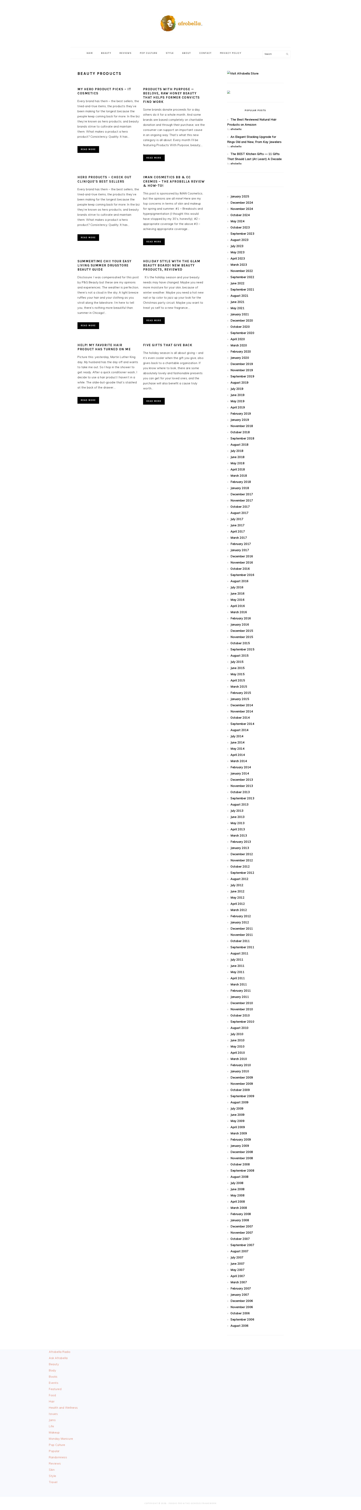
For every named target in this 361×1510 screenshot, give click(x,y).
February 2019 (241, 413)
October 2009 (240, 1090)
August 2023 (240, 240)
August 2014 (240, 730)
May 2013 (237, 823)
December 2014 (242, 705)
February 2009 (241, 1139)
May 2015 (237, 674)
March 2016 (239, 612)
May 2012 (237, 897)
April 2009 (238, 1127)
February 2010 (241, 1065)
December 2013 (242, 779)
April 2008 (238, 1201)
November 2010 (242, 1009)
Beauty (54, 1364)
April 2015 (238, 680)
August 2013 (240, 804)
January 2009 (240, 1145)
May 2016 (237, 599)
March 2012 (239, 910)
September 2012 (242, 872)
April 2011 (238, 978)
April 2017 (238, 531)
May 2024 (237, 221)
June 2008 (238, 1189)
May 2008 (237, 1195)
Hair (52, 1401)
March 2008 (239, 1208)
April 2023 (238, 258)
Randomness (58, 1457)
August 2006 (240, 1325)
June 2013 (238, 817)
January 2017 (240, 550)
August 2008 (240, 1177)
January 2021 (240, 314)
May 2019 (237, 401)
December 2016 (242, 556)
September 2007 (242, 1245)
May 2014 (237, 748)
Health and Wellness (63, 1407)
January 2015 (240, 699)
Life (51, 1426)
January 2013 (240, 848)
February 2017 (241, 544)
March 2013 (239, 835)
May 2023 (237, 252)
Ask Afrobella (58, 1358)
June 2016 (238, 593)
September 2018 (242, 438)
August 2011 (240, 953)
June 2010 (238, 1040)
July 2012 (237, 885)
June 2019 (238, 395)
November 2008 (242, 1158)
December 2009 (242, 1077)
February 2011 (241, 990)
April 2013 (238, 829)
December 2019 (242, 364)
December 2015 (242, 631)
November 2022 (242, 271)
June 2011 (238, 966)
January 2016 (240, 624)
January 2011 (240, 997)
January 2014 (240, 773)
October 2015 (240, 643)
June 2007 (238, 1263)
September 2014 (242, 724)
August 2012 (240, 879)
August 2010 (240, 1028)
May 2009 (237, 1121)
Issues (53, 1414)
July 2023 (237, 246)
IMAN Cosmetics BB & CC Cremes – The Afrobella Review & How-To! (174, 181)
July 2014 (237, 736)
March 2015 (239, 686)
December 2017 (242, 494)
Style (52, 1476)
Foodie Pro (176, 1503)
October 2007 (240, 1239)
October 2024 (240, 215)
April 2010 (238, 1052)
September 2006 (242, 1319)
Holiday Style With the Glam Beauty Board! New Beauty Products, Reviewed (171, 265)
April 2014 (238, 755)
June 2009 (238, 1114)
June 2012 (238, 891)
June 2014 (238, 742)
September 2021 (242, 289)
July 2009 (237, 1108)
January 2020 (240, 357)
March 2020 (239, 345)
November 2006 (242, 1307)
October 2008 (240, 1164)
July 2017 (237, 519)
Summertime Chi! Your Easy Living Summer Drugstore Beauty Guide (104, 265)
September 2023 (242, 233)
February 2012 (241, 916)
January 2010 (240, 1071)
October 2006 (240, 1313)
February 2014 (241, 767)
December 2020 (242, 320)
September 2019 (242, 376)
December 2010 (242, 1003)
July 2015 (237, 662)
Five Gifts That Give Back (168, 345)
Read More (88, 149)
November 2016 (242, 562)
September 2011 (242, 947)
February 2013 (241, 841)
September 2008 (242, 1170)
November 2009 (242, 1083)
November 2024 (242, 209)
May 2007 (237, 1270)
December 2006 (242, 1301)
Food (52, 1395)
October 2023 (240, 227)
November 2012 (242, 860)
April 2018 (238, 469)
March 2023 (239, 264)
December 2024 (242, 202)
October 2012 (240, 866)
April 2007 (238, 1276)
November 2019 (242, 370)
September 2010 (242, 1021)
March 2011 (239, 984)
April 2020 (238, 339)
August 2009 (240, 1102)
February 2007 (241, 1288)
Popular (54, 1451)
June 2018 (238, 457)
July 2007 (237, 1257)
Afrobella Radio (60, 1352)
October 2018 (240, 432)
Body (52, 1370)
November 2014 (242, 711)
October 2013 (240, 792)
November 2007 (242, 1232)
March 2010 (239, 1059)
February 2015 (241, 693)
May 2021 (237, 308)
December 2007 (242, 1226)
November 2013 (242, 786)
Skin (52, 1469)
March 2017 (239, 537)
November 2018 (242, 426)
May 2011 (237, 972)
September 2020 (242, 333)
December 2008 (242, 1152)
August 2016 (240, 581)
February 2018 (241, 482)
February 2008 (241, 1214)
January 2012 (240, 922)
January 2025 (240, 196)
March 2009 (239, 1133)
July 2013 (237, 810)
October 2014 (240, 717)
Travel (53, 1482)
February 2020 (241, 351)
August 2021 (240, 295)
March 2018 (239, 475)
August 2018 (240, 444)
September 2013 (242, 798)
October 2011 (240, 941)
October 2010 (240, 1015)
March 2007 (239, 1282)
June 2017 (238, 525)
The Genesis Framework (201, 1503)
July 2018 (237, 451)
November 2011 (242, 935)
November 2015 (242, 637)
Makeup (54, 1432)
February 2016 (241, 618)
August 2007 (240, 1251)
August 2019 (240, 382)
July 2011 (237, 959)
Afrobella (180, 22)
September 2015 (242, 649)
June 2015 (238, 668)
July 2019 (237, 389)
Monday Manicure (61, 1438)
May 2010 (237, 1046)
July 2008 (237, 1183)
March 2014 (239, 761)
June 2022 (238, 283)
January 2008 (240, 1220)
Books (53, 1376)
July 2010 (237, 1034)
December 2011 (242, 928)
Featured (55, 1389)
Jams (52, 1420)
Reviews (55, 1463)
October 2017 (240, 506)
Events (53, 1383)
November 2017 (242, 500)
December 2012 (242, 854)
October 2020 (240, 326)
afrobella (236, 129)
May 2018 (237, 463)
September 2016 (242, 575)
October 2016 (240, 568)
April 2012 (238, 904)
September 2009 (242, 1096)
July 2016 (237, 587)
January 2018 (240, 488)
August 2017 (240, 513)
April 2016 (238, 606)
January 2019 (240, 420)
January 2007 (240, 1294)
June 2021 (238, 302)
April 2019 (238, 407)
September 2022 (242, 277)
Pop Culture (57, 1445)
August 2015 (240, 655)
